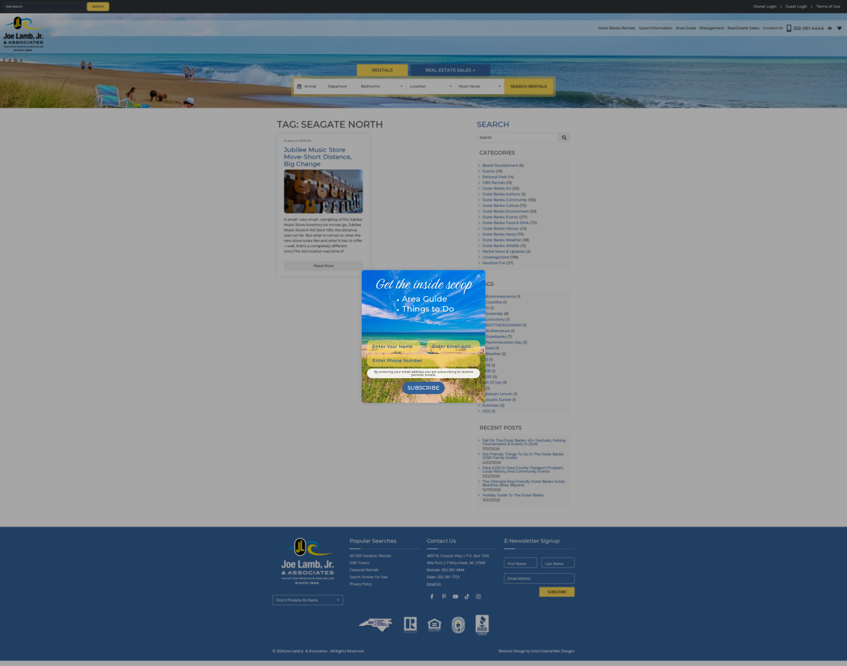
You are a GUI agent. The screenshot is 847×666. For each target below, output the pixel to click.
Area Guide (424, 299)
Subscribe (423, 388)
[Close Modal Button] (478, 275)
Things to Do (428, 309)
